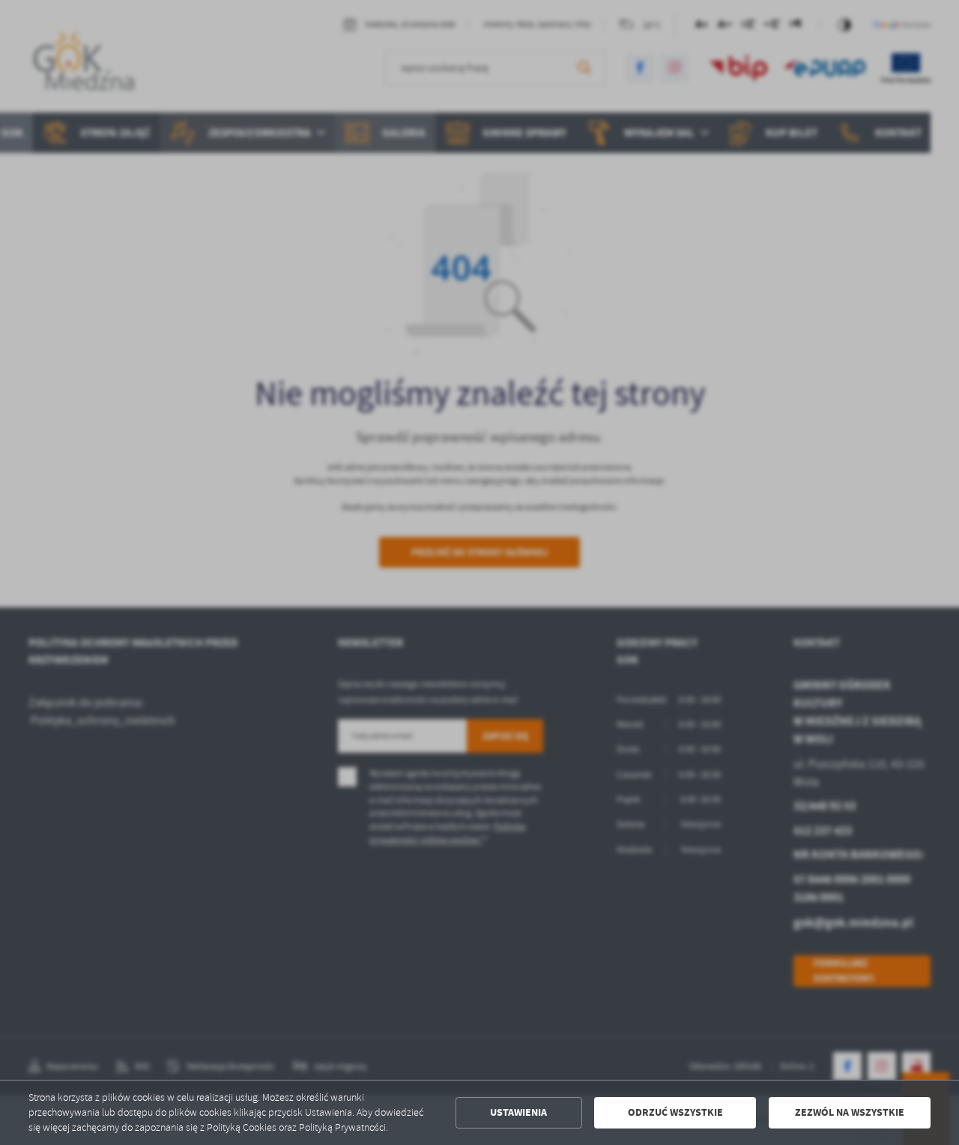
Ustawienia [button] (518, 1112)
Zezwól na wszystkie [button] (849, 1112)
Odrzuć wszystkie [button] (675, 1112)
